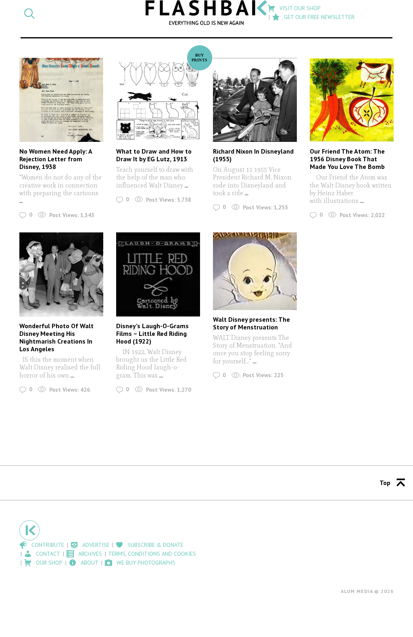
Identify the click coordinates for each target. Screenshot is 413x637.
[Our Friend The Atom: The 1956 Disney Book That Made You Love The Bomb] (352, 100)
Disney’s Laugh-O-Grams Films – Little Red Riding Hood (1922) (152, 333)
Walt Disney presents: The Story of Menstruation (251, 323)
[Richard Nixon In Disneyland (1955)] (255, 100)
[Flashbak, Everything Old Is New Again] (206, 12)
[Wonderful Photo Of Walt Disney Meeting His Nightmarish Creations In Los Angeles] (61, 274)
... (21, 201)
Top (385, 483)
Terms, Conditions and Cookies (152, 553)
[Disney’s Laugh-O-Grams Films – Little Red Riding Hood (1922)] (158, 274)
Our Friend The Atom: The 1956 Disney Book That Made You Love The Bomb (347, 159)
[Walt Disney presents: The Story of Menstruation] (255, 271)
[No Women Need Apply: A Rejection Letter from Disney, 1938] (61, 100)
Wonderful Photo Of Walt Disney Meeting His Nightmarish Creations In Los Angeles (56, 337)
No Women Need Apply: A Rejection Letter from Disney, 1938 (55, 159)
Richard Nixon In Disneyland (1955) (253, 155)
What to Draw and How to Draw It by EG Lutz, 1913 (154, 155)
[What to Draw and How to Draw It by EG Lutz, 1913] (158, 100)
